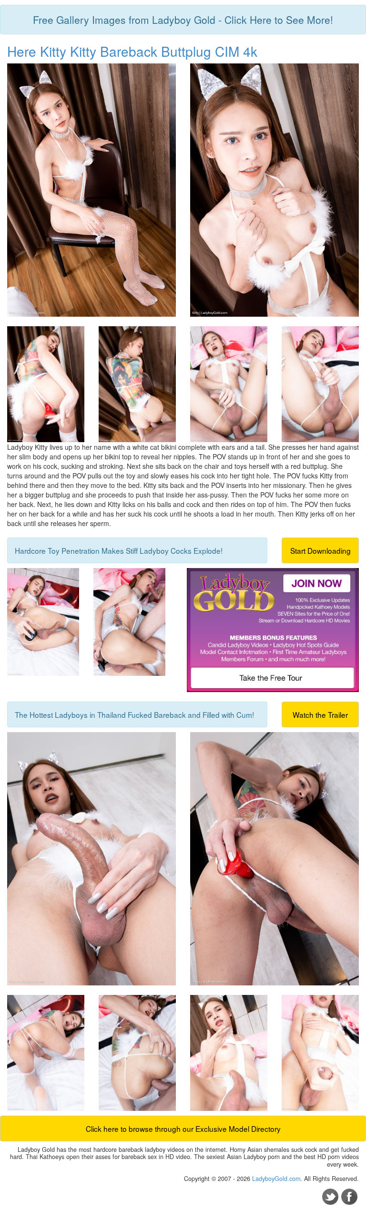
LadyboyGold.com (276, 1178)
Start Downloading (320, 550)
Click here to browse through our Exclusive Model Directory (183, 1128)
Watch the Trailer (320, 714)
